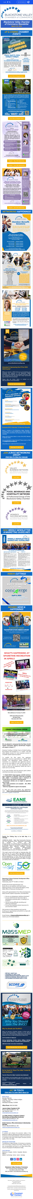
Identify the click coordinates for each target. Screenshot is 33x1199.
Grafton (15, 1152)
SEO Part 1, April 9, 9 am (11, 973)
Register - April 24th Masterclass (16, 207)
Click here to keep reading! (16, 873)
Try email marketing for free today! (16, 1196)
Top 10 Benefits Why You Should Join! (16, 1047)
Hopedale (20, 1152)
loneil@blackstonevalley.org (10, 441)
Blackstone (5, 1152)
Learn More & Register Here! (17, 76)
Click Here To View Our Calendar (16, 457)
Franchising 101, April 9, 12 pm (12, 974)
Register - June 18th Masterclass (17, 165)
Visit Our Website (17, 1163)
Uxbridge (23, 1155)
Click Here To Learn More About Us (16, 1092)
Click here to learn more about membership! (12, 1043)
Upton (18, 1155)
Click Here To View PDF (16, 447)
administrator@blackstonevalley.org (18, 1189)
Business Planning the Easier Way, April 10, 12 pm (17, 975)
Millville (4, 1155)
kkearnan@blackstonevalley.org (19, 915)
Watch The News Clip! (16, 722)
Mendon (25, 1152)
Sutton (14, 1155)
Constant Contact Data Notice (20, 1187)
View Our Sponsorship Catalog (16, 384)
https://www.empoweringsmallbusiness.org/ (19, 791)
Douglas (10, 1152)
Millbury (4, 1153)
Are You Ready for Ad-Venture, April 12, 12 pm (16, 978)
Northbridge (9, 1155)
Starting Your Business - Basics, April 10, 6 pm (16, 977)
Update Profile (10, 1187)
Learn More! (16, 477)
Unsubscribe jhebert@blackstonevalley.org (16, 1186)
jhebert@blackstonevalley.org (9, 1084)
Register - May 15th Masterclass (16, 161)
